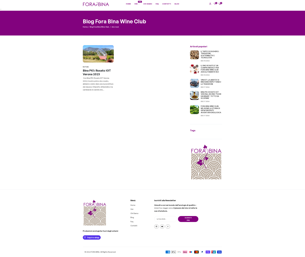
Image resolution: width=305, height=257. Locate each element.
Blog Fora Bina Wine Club (99, 27)
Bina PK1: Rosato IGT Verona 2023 (97, 72)
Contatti (133, 226)
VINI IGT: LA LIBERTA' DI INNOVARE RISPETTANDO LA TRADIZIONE (211, 82)
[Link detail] (156, 226)
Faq (131, 221)
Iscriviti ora (188, 219)
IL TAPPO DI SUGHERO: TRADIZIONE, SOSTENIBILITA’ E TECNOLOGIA (210, 54)
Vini (131, 209)
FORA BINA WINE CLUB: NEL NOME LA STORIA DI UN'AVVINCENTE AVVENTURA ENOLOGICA (211, 109)
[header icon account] (210, 3)
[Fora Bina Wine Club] (96, 4)
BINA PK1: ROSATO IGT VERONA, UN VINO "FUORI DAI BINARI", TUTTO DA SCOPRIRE (211, 95)
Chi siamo (134, 213)
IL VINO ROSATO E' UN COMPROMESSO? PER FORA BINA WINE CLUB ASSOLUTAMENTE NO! (210, 69)
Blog (132, 217)
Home (85, 27)
